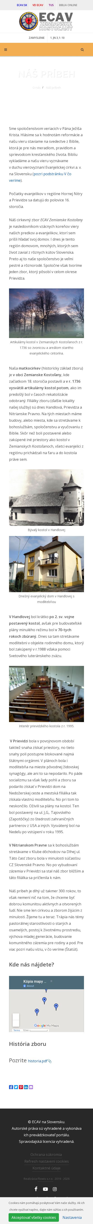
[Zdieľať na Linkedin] (26, 1087)
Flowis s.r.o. (45, 1179)
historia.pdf (37, 1060)
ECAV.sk (22, 5)
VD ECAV (38, 5)
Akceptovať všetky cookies (34, 1217)
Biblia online (68, 5)
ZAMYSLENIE (36, 38)
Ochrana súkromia (46, 1154)
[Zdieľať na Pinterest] (21, 1087)
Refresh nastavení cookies (46, 1161)
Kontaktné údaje (46, 1168)
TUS (51, 5)
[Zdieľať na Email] (31, 1087)
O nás (36, 87)
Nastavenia (72, 1217)
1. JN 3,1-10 (57, 38)
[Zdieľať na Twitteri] (16, 1087)
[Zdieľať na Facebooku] (11, 1087)
